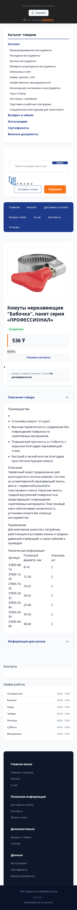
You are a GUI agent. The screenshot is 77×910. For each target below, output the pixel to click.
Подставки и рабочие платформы (30, 104)
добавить (48, 19)
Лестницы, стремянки (23, 98)
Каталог (14, 44)
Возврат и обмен (20, 115)
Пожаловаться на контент (38, 902)
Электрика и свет (20, 71)
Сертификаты (18, 128)
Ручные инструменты (23, 61)
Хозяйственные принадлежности (30, 82)
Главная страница (22, 772)
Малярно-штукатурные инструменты (33, 66)
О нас (37, 217)
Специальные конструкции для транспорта (37, 109)
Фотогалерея (17, 121)
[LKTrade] (38, 180)
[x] (14, 656)
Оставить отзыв (28, 189)
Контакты (54, 217)
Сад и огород (18, 93)
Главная (14, 207)
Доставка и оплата (56, 207)
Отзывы (14, 227)
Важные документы (23, 134)
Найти (60, 162)
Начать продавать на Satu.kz (38, 5)
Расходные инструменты (25, 55)
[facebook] (6, 656)
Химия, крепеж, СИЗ (22, 77)
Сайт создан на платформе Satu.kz (39, 891)
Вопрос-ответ (18, 217)
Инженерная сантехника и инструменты (35, 88)
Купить (11, 351)
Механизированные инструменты (31, 50)
